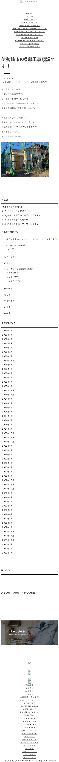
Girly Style (29, 715)
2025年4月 (7, 377)
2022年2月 (7, 523)
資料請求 (29, 685)
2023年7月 (7, 450)
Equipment (29, 727)
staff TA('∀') (13, 277)
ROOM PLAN (29, 724)
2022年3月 (7, 519)
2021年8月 (7, 549)
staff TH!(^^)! (14, 281)
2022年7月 (7, 502)
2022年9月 (7, 493)
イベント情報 (29, 755)
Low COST (29, 736)
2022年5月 (7, 510)
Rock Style (29, 718)
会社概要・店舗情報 (29, 697)
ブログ (10, 249)
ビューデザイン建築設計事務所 (32, 82)
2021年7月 (7, 553)
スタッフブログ (29, 752)
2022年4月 (7, 514)
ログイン (29, 694)
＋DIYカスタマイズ (29, 742)
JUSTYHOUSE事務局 (14, 245)
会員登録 (29, 691)
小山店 (7, 307)
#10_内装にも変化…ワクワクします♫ (20, 224)
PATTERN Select (29, 706)
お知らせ (8, 263)
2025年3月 (7, 382)
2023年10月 (8, 442)
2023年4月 (7, 463)
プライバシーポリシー (29, 700)
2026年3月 (7, 348)
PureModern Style (29, 712)
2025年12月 (8, 360)
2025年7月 (7, 369)
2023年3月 (7, 467)
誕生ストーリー (29, 739)
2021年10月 (8, 540)
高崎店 (7, 313)
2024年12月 (8, 390)
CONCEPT (29, 703)
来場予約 (29, 688)
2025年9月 (7, 365)
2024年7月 (7, 403)
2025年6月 (7, 373)
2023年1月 (7, 476)
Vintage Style (30, 721)
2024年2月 (7, 425)
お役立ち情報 (10, 257)
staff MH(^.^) (7, 82)
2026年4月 (7, 343)
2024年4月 (7, 416)
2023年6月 (7, 454)
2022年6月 (7, 506)
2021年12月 (8, 531)
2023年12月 (8, 433)
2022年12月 (8, 480)
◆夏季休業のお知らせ (12, 207)
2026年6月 (7, 335)
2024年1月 (7, 429)
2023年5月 (7, 459)
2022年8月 (7, 497)
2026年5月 (7, 339)
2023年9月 (7, 446)
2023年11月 (8, 437)
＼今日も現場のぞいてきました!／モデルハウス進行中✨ (30, 239)
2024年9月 (7, 399)
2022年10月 (8, 489)
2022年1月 (7, 527)
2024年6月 (7, 407)
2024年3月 (7, 420)
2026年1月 (7, 356)
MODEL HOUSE (29, 730)
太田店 (7, 295)
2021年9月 (7, 544)
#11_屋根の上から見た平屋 (15, 220)
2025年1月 (7, 386)
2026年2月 (7, 352)
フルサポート (29, 745)
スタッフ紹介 (29, 757)
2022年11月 (8, 484)
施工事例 (29, 749)
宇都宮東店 (9, 301)
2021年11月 (8, 536)
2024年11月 (8, 395)
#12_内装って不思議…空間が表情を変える (22, 215)
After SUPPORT (30, 733)
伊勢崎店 (8, 289)
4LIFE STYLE (29, 709)
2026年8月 (7, 330)
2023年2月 (7, 472)
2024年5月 (7, 412)
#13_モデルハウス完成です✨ (16, 211)
